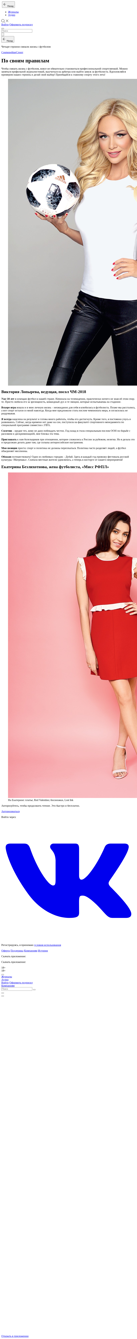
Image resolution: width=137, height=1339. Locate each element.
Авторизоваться (10, 811)
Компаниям (30, 950)
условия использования (47, 945)
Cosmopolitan (8, 52)
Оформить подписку (21, 24)
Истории (43, 950)
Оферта (5, 950)
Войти (5, 24)
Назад (10, 6)
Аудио (11, 14)
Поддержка (17, 950)
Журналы (13, 11)
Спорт (19, 52)
